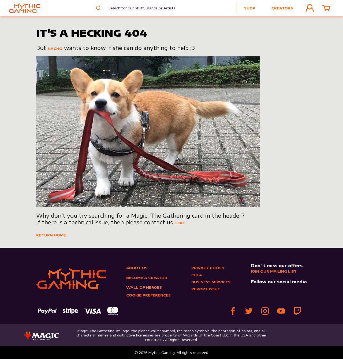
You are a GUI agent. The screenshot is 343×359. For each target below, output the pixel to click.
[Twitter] (249, 311)
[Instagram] (265, 311)
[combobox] (137, 8)
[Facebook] (233, 311)
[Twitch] (297, 311)
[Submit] (97, 8)
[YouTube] (281, 311)
